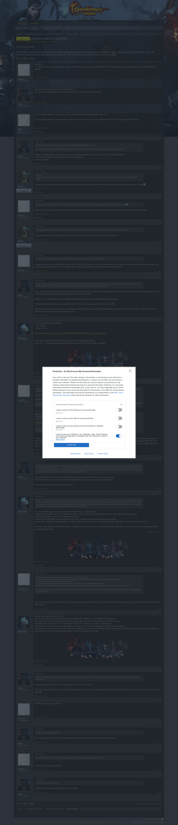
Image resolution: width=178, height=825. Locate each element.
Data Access (89, 454)
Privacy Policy (102, 454)
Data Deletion (75, 454)
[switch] (119, 410)
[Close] (131, 371)
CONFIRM (71, 445)
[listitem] (89, 404)
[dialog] (89, 412)
